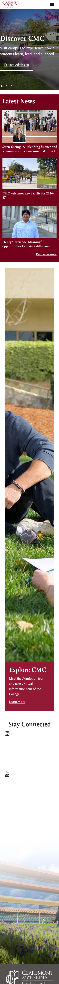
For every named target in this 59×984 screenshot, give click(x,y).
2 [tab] (6, 86)
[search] (44, 4)
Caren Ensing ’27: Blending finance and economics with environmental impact (29, 149)
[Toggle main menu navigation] (52, 4)
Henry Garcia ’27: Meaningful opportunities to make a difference (26, 244)
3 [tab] (11, 86)
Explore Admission (16, 65)
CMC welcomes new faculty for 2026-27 (28, 196)
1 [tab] (1, 86)
